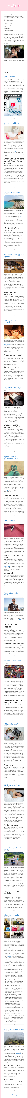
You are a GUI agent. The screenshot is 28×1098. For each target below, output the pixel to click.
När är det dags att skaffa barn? (13, 848)
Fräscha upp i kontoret (12, 76)
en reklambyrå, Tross (14, 768)
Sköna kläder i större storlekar (11, 594)
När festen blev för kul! (12, 785)
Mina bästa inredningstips (13, 915)
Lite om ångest (9, 520)
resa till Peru (18, 1053)
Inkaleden (13, 1069)
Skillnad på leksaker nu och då (14, 661)
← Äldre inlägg (14, 1095)
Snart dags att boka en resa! (14, 1029)
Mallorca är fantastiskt (12, 192)
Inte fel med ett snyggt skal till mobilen (14, 255)
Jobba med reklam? (11, 724)
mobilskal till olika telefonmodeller (12, 283)
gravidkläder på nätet (19, 151)
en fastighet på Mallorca (12, 217)
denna (9, 956)
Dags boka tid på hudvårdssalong (10, 321)
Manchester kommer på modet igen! (12, 388)
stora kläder (19, 619)
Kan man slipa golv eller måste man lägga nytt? (13, 457)
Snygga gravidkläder (11, 123)
